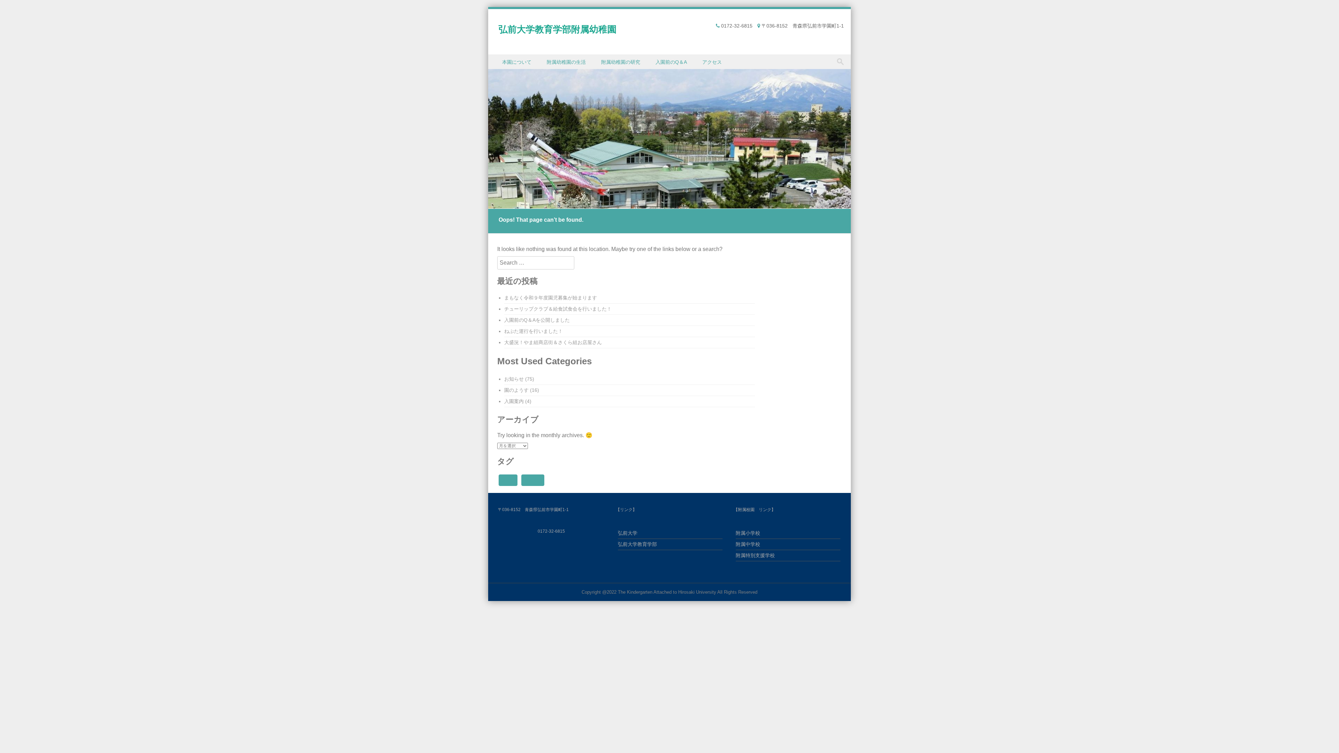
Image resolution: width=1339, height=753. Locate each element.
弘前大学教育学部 (637, 544)
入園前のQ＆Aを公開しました (537, 320)
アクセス (712, 62)
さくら (508, 480)
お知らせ (514, 379)
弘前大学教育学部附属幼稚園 (557, 29)
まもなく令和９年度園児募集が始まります (550, 298)
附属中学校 (748, 544)
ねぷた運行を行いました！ (533, 331)
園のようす (516, 390)
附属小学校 (748, 533)
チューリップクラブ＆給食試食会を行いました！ (558, 309)
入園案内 (514, 401)
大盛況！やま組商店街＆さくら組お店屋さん (553, 342)
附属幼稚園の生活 (566, 62)
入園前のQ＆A (671, 62)
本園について (516, 62)
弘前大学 (627, 533)
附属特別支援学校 (755, 555)
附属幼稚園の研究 (620, 62)
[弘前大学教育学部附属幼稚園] (669, 204)
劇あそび (532, 480)
